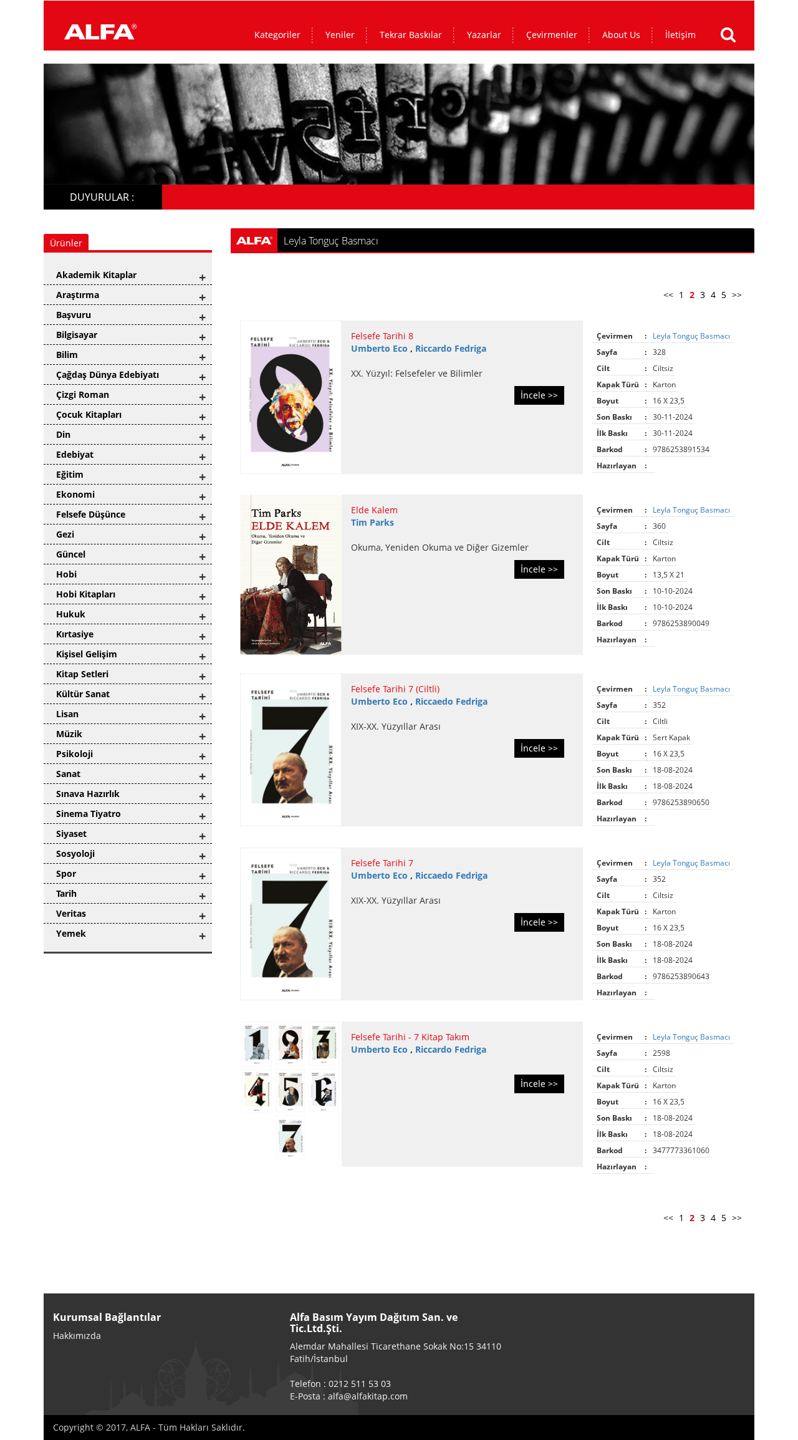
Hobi (66, 574)
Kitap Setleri (82, 674)
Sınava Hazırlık (88, 794)
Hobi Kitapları (85, 594)
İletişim (680, 35)
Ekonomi (75, 494)
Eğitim (70, 474)
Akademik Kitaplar (96, 275)
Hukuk (70, 614)
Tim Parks (372, 522)
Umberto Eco (380, 348)
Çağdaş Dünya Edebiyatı (107, 374)
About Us (621, 35)
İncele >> (539, 395)
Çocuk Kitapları (89, 414)
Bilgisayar (76, 335)
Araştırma (77, 295)
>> (737, 295)
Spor (66, 873)
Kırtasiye (75, 634)
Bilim (67, 354)
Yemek (71, 933)
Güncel (70, 554)
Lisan (67, 714)
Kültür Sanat (83, 694)
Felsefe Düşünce (90, 514)
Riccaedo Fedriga (451, 701)
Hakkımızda (77, 1335)
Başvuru (73, 315)
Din (63, 434)
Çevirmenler (551, 35)
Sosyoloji (75, 853)
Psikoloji (74, 754)
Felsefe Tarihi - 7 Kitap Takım (410, 1037)
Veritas (71, 913)
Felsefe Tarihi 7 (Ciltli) (395, 689)
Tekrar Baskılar (411, 35)
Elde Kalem (374, 510)
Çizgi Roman (82, 394)
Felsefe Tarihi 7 (382, 863)
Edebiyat (75, 454)
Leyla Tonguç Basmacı (692, 336)
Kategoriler (277, 35)
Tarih (66, 893)
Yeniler (340, 35)
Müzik (69, 734)
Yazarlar (484, 35)
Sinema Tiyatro (88, 813)
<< (668, 295)
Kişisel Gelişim (86, 654)
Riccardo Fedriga (450, 348)
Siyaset (71, 833)
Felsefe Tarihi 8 (382, 336)
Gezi (65, 534)
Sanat (68, 774)
